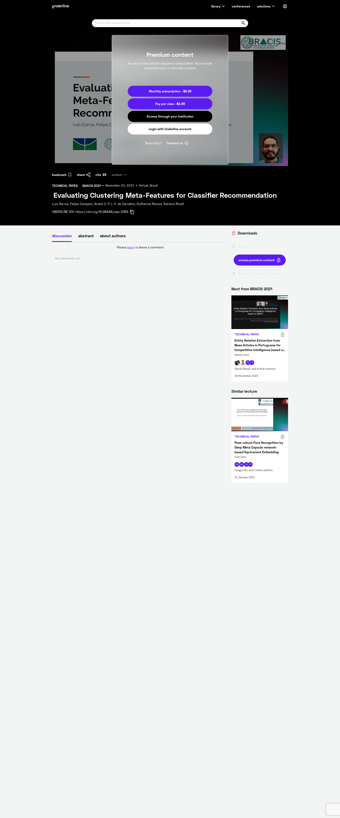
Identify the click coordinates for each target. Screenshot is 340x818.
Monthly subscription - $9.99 (170, 91)
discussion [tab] (62, 235)
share (81, 174)
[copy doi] (134, 212)
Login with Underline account (170, 129)
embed (117, 174)
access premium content (256, 260)
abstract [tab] (86, 235)
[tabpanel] (140, 253)
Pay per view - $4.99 (170, 104)
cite (98, 174)
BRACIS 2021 (261, 288)
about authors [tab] (113, 235)
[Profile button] (285, 6)
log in (131, 247)
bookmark (59, 174)
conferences (241, 6)
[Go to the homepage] (60, 6)
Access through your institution (170, 116)
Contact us (175, 143)
